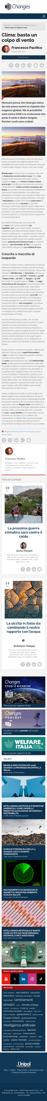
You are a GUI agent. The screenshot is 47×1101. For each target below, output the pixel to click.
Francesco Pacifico (27, 48)
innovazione (18, 1021)
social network (8, 1046)
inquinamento (30, 1021)
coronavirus (14, 1008)
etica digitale (28, 1011)
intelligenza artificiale (19, 1025)
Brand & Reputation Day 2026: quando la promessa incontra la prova (22, 767)
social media (32, 1043)
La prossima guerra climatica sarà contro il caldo (23, 532)
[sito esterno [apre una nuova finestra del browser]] (23, 1064)
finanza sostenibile (9, 1014)
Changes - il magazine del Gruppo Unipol (19, 25)
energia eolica (33, 431)
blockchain (8, 1000)
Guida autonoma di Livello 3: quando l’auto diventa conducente (19, 851)
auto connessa (8, 993)
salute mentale (19, 1039)
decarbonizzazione (17, 431)
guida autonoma (28, 1018)
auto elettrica (22, 992)
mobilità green (17, 1033)
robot (40, 1037)
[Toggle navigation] (44, 16)
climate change (29, 1004)
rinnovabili (7, 434)
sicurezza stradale (34, 1040)
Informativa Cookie (36, 1070)
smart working (18, 1044)
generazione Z (24, 1014)
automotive (35, 993)
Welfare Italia (15, 1049)
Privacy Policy (22, 1070)
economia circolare (12, 1011)
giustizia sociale (38, 1014)
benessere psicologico (24, 996)
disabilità (32, 1008)
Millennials (7, 1033)
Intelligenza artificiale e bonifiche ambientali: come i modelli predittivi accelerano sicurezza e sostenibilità (23, 810)
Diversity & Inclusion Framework (24, 1072)
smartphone (7, 1044)
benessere (8, 995)
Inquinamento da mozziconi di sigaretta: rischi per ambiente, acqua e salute (20, 892)
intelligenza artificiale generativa (14, 1030)
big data (37, 996)
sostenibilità (20, 1046)
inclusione (7, 1021)
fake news (37, 1011)
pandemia (23, 1037)
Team (6, 1070)
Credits (12, 1070)
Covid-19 (24, 1008)
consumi (6, 1008)
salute (6, 1040)
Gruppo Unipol (11, 1017)
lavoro (31, 1030)
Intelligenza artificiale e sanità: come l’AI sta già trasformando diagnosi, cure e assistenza (21, 933)
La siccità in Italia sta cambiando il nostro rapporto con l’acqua (23, 627)
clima (18, 1005)
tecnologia (29, 1046)
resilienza (32, 1037)
